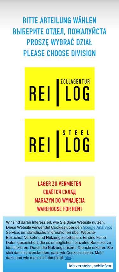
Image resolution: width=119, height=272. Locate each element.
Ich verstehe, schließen (90, 266)
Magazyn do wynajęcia (60, 201)
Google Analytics (97, 227)
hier (68, 257)
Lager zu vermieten (59, 184)
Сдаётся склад (59, 192)
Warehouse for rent (59, 209)
